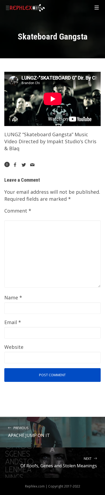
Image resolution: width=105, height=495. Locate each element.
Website (13, 347)
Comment (17, 210)
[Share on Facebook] (15, 165)
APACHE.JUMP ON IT (29, 432)
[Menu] (97, 7)
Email (12, 322)
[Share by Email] (32, 165)
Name (13, 297)
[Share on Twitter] (24, 165)
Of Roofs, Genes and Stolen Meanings (58, 462)
